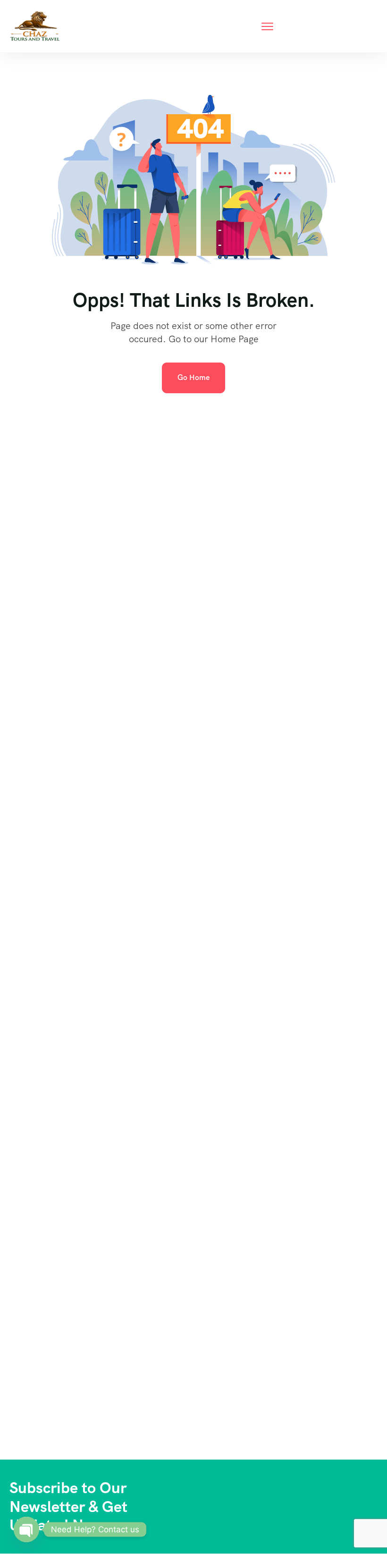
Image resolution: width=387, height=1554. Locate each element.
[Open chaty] (26, 1529)
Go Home (193, 377)
